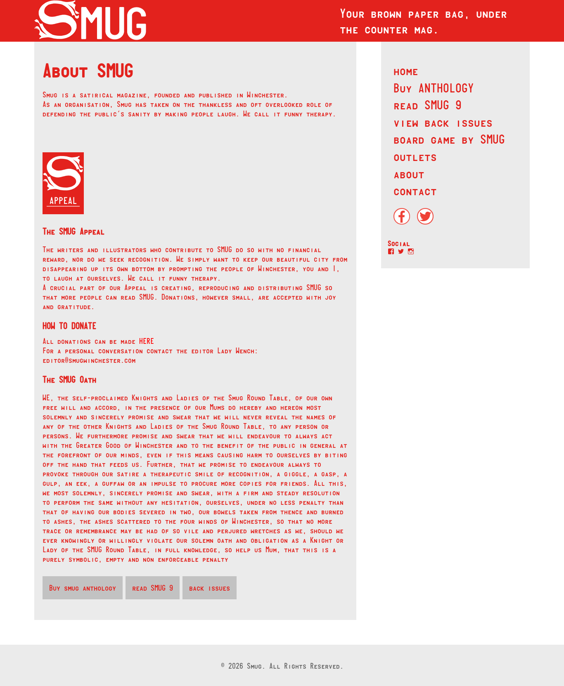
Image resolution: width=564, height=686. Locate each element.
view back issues (443, 122)
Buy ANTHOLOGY (433, 88)
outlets (415, 156)
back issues (209, 588)
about (408, 174)
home (405, 70)
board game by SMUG (449, 139)
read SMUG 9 (427, 105)
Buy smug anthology (82, 588)
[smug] (90, 21)
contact (415, 191)
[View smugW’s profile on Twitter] (401, 251)
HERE (146, 341)
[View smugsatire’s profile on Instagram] (411, 251)
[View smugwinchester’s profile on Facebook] (391, 251)
